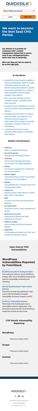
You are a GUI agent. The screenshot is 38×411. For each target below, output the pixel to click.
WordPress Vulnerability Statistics (15, 301)
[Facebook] (15, 396)
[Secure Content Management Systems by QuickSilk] (19, 391)
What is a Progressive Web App (15, 150)
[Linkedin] (22, 396)
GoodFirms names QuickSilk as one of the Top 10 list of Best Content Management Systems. (19, 108)
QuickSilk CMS (22, 405)
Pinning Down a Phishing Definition (17, 156)
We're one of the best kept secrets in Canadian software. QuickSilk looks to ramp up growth (18, 100)
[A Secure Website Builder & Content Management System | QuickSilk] (19, 4)
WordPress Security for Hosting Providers (17, 272)
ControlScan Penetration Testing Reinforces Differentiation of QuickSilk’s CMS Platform (18, 131)
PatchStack (14, 265)
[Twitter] (19, 396)
